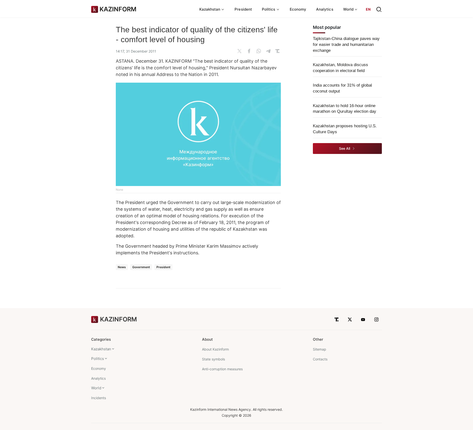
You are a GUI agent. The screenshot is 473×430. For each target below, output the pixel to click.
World (96, 388)
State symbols (213, 359)
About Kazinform (215, 349)
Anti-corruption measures (222, 369)
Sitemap (319, 349)
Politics (97, 358)
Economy (298, 9)
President (243, 9)
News (122, 267)
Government (141, 267)
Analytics (324, 9)
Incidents (98, 398)
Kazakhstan (101, 349)
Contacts (320, 359)
